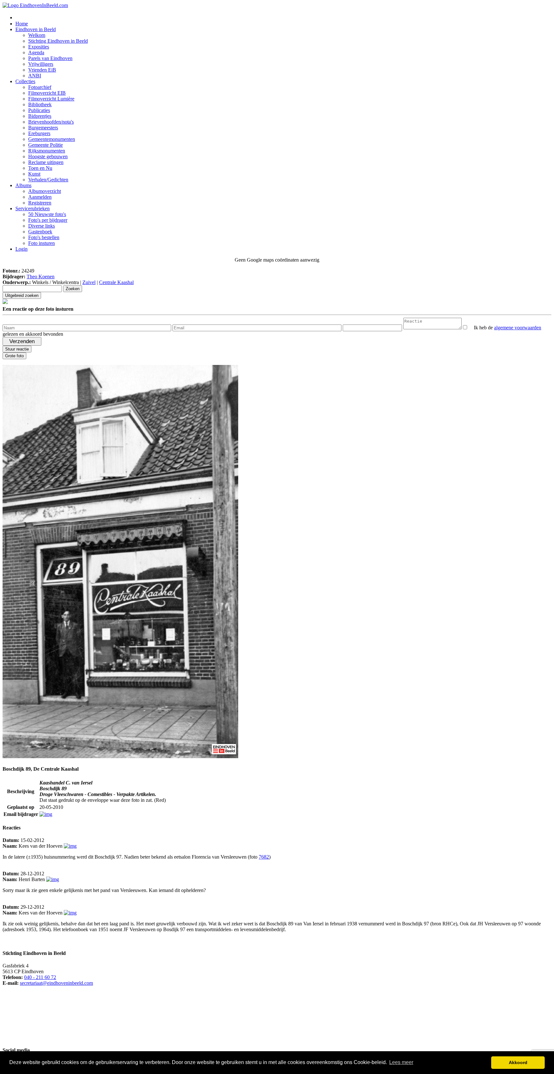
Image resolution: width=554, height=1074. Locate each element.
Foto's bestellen (43, 237)
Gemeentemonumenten (51, 139)
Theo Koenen (41, 276)
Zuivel (89, 282)
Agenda (36, 52)
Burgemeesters (43, 127)
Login (21, 249)
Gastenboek (40, 231)
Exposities (38, 46)
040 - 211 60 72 (40, 977)
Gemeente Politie (45, 145)
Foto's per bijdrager (47, 220)
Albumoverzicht (44, 191)
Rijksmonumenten (46, 150)
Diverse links (41, 226)
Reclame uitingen (45, 162)
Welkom (36, 35)
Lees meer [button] (401, 1062)
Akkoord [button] (518, 1062)
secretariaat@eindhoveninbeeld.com (56, 983)
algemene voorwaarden (517, 327)
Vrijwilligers (40, 64)
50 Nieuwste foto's (47, 214)
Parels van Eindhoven (50, 58)
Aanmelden (40, 197)
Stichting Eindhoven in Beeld (58, 41)
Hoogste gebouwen (48, 156)
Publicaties (39, 110)
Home (21, 23)
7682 (264, 857)
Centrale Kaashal (116, 282)
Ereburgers (39, 133)
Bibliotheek (40, 104)
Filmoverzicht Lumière (51, 98)
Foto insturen (41, 243)
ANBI (34, 75)
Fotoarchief (39, 87)
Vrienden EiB (42, 70)
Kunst (34, 174)
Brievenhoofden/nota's (51, 122)
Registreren (39, 202)
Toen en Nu (40, 168)
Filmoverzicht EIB (47, 93)
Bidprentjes (39, 116)
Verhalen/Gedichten (48, 179)
